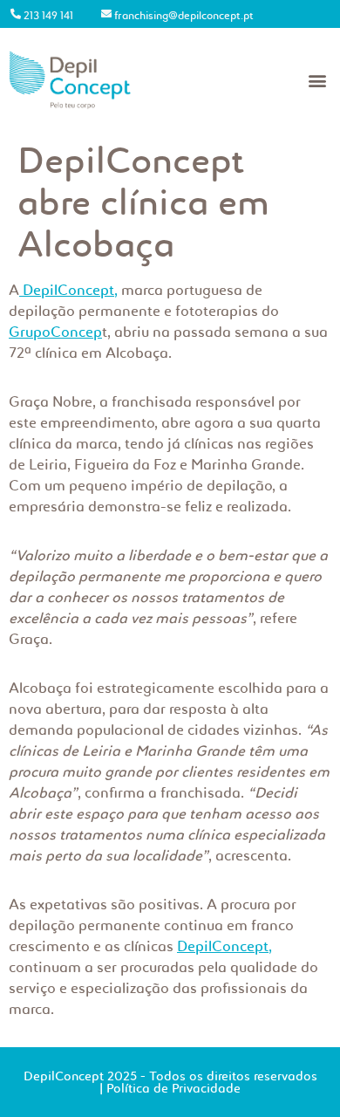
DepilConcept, (68, 289)
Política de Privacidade (173, 1088)
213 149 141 (48, 15)
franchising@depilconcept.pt (184, 15)
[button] (317, 79)
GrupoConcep (55, 331)
